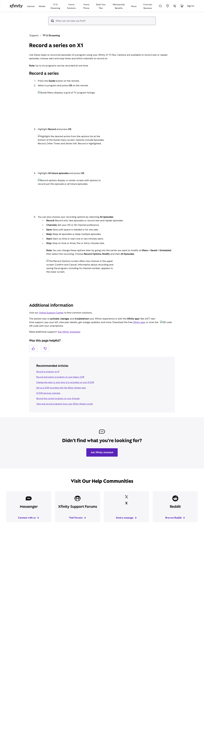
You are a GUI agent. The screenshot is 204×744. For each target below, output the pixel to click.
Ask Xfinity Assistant (69, 331)
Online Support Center (51, 312)
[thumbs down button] (45, 348)
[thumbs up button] (33, 348)
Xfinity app (139, 322)
